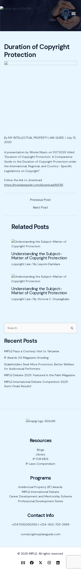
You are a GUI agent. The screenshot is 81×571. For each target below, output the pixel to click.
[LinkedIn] (58, 563)
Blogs (40, 450)
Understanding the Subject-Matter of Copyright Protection (39, 256)
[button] (73, 13)
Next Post (40, 207)
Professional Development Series (40, 501)
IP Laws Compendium (40, 464)
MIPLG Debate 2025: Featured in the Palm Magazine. (40, 375)
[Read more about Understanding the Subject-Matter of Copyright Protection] (40, 244)
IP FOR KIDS (40, 459)
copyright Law (21, 264)
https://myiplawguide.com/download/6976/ (33, 185)
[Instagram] (49, 563)
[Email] (23, 563)
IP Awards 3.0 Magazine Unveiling (26, 358)
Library (40, 454)
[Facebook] (32, 563)
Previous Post (40, 199)
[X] (40, 563)
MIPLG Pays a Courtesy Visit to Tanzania (31, 351)
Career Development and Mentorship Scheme (40, 496)
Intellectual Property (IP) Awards (40, 487)
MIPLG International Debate (40, 492)
